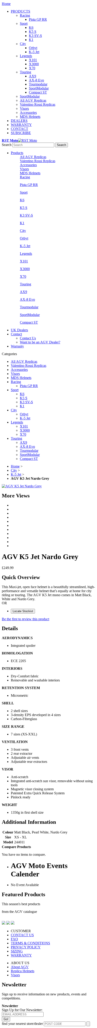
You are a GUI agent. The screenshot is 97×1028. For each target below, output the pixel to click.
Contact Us (28, 338)
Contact (16, 334)
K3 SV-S (35, 36)
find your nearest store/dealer (22, 1024)
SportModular (39, 88)
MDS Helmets (30, 117)
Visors (24, 108)
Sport (24, 23)
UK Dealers (19, 330)
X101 (33, 60)
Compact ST (38, 92)
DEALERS (19, 121)
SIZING (17, 951)
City (23, 44)
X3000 (34, 64)
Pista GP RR (38, 19)
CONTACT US (22, 935)
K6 (31, 27)
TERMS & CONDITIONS (30, 943)
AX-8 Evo (36, 80)
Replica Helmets (22, 971)
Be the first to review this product (25, 619)
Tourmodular (38, 84)
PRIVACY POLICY (26, 947)
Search (7, 145)
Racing (25, 15)
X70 (32, 68)
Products (17, 153)
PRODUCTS (20, 11)
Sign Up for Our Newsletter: (22, 1010)
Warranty (17, 346)
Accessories (28, 112)
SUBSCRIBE (21, 133)
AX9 (32, 76)
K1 (31, 40)
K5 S (32, 32)
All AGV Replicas (33, 100)
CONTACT (19, 129)
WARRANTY (21, 125)
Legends (26, 56)
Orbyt (33, 48)
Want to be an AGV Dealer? (40, 342)
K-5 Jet (34, 52)
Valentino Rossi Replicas (37, 104)
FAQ (14, 939)
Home (6, 4)
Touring (25, 72)
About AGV (20, 967)
